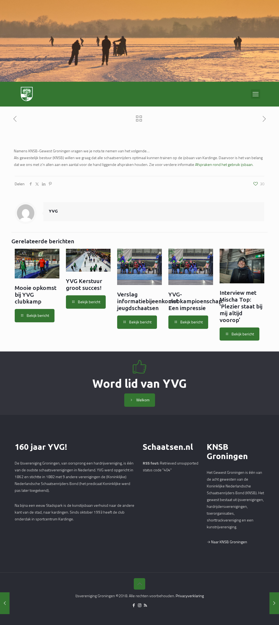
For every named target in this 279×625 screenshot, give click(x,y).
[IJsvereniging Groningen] (26, 94)
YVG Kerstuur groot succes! (84, 284)
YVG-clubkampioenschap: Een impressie (195, 301)
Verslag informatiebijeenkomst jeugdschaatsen (147, 301)
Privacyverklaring (190, 596)
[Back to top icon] (139, 584)
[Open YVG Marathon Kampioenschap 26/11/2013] (274, 603)
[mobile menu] (255, 94)
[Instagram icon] (140, 605)
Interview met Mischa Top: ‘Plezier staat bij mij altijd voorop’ (241, 306)
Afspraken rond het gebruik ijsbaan (224, 164)
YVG (53, 211)
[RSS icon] (145, 605)
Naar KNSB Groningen (229, 542)
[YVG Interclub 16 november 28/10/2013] (5, 603)
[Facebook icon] (134, 605)
